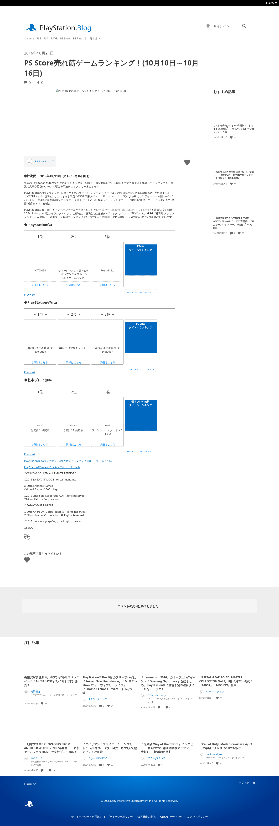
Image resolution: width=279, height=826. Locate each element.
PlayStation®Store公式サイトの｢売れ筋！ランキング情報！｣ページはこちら (69, 461)
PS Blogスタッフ (215, 691)
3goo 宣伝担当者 (98, 758)
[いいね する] (231, 137)
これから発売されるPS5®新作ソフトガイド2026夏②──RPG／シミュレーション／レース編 (233, 128)
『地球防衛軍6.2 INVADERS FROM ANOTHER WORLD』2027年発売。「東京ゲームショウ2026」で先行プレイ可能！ (233, 222)
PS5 (38, 38)
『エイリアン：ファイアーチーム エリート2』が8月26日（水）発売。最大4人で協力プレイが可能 (110, 748)
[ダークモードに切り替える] (208, 26)
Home (30, 38)
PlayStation (65, 27)
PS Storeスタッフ (44, 161)
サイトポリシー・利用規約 (86, 816)
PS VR (54, 38)
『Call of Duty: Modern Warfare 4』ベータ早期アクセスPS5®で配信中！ (226, 746)
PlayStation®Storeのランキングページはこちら (52, 467)
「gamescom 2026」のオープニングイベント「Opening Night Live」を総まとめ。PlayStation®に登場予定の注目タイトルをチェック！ (168, 683)
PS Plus (77, 38)
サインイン (221, 26)
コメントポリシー (197, 816)
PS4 (46, 38)
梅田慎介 (35, 691)
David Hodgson (214, 754)
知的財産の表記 (146, 816)
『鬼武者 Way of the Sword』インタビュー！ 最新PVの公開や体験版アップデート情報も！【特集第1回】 (233, 175)
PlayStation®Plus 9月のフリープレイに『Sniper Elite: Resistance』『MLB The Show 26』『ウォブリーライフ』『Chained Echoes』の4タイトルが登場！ (110, 685)
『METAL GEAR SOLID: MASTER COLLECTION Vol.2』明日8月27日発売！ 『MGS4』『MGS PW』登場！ (226, 681)
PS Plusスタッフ (98, 699)
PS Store (65, 38)
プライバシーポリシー (120, 816)
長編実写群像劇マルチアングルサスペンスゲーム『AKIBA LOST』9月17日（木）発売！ (51, 681)
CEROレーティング (171, 816)
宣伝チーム (37, 758)
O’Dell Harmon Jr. (157, 695)
